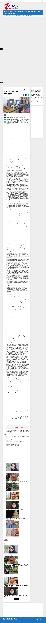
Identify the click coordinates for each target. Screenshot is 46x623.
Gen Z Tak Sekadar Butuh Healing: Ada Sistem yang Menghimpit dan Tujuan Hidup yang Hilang (17, 443)
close (1, 82)
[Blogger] (20, 427)
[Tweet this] (25, 95)
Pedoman (21, 621)
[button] (42, 1)
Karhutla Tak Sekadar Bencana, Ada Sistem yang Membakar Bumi (16, 441)
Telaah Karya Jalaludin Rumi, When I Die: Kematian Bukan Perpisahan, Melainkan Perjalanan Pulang (16, 438)
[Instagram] (17, 427)
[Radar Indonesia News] (10, 6)
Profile (18, 621)
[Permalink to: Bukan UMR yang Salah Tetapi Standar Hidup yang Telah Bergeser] (12, 505)
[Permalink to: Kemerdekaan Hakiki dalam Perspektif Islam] (12, 523)
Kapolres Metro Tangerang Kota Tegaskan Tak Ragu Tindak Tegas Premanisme (24, 431)
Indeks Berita (26, 621)
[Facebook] (13, 427)
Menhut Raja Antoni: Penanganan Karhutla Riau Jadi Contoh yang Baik (36, 97)
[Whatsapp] (28, 95)
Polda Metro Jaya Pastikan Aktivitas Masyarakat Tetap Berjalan (36, 103)
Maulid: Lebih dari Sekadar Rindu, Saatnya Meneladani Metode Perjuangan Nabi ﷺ (17, 440)
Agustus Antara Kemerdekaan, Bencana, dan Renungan (14, 445)
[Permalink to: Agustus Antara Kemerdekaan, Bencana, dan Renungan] (12, 532)
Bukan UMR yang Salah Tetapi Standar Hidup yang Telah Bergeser (16, 442)
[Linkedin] (18, 427)
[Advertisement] (5, 33)
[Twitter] (15, 427)
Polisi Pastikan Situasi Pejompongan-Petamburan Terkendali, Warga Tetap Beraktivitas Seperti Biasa (35, 100)
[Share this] (23, 95)
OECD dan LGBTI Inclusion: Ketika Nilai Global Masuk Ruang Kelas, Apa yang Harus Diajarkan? (17, 437)
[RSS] (22, 427)
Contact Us (14, 621)
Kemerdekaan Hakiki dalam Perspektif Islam (12, 444)
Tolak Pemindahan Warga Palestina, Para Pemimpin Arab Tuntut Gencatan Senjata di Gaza (11, 431)
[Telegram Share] (27, 95)
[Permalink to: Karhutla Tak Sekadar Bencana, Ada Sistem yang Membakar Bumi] (12, 496)
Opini (4, 95)
